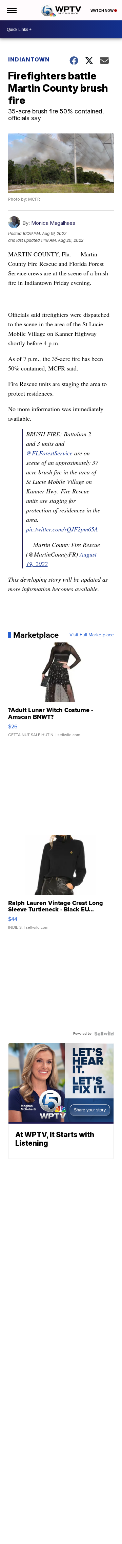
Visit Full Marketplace (91, 635)
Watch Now (102, 10)
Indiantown (29, 59)
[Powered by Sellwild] (104, 1033)
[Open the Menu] (11, 10)
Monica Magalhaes (53, 223)
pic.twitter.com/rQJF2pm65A (62, 529)
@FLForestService (49, 453)
